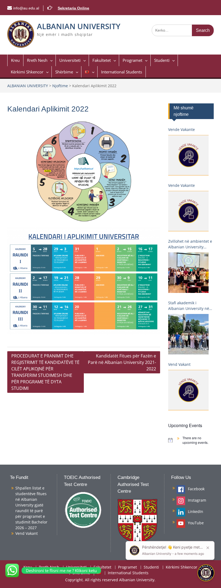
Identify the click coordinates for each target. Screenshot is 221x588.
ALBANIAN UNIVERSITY (78, 26)
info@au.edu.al (26, 8)
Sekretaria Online (73, 8)
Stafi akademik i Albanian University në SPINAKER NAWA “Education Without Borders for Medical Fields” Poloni (188, 305)
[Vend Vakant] (188, 390)
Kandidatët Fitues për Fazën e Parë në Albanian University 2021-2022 (122, 362)
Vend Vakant (179, 364)
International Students (121, 72)
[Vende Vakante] (188, 155)
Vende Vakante (181, 129)
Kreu (15, 60)
